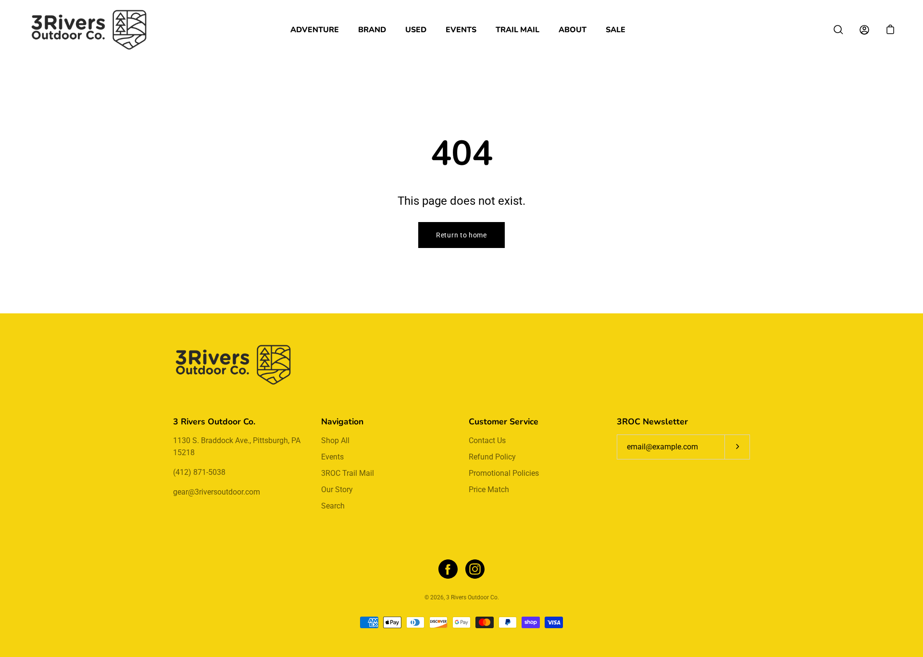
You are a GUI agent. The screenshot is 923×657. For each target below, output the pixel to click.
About (572, 30)
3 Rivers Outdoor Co (472, 597)
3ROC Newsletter (652, 421)
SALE (615, 30)
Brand (372, 30)
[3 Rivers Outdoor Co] (89, 29)
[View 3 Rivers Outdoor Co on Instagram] (475, 569)
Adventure (314, 30)
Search (333, 505)
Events (461, 30)
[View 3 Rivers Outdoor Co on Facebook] (448, 569)
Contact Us (487, 440)
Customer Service (503, 421)
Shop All (335, 440)
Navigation (342, 421)
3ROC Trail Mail (347, 473)
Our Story (337, 489)
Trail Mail (517, 30)
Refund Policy (492, 456)
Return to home (461, 235)
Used (415, 30)
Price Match (489, 489)
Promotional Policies (504, 473)
